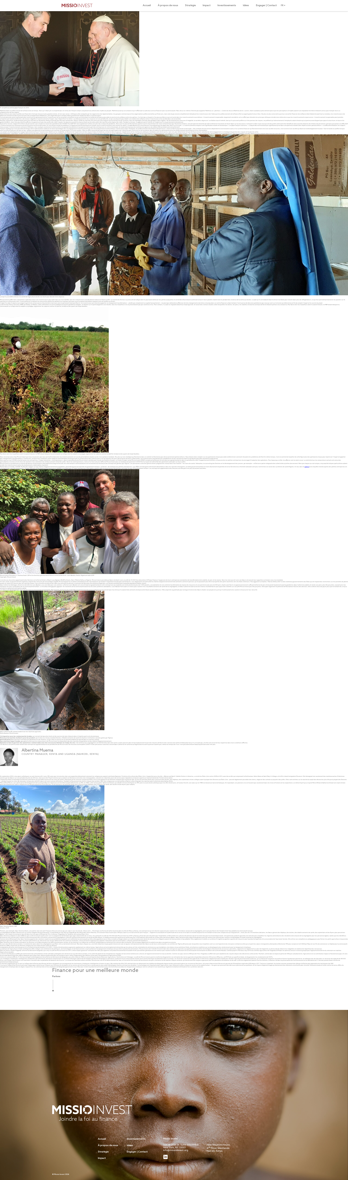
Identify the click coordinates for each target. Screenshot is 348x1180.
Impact (207, 5)
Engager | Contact (266, 5)
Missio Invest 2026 (61, 1174)
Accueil (147, 5)
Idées (246, 5)
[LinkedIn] (29, 763)
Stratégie (190, 5)
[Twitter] (24, 763)
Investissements (226, 5)
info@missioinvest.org (175, 1150)
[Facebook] (34, 763)
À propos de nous (168, 5)
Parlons (56, 976)
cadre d (306, 467)
